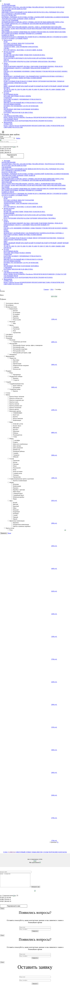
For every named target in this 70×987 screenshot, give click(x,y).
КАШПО (12, 38)
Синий (15, 515)
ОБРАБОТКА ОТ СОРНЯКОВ (19, 23)
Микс (15, 508)
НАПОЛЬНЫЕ (25, 109)
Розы (14, 469)
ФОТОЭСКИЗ (6, 9)
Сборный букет (18, 493)
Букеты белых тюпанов (16, 396)
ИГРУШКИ (7, 101)
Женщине (16, 427)
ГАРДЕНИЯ (33, 61)
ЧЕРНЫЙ (65, 86)
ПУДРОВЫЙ (52, 86)
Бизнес (6, 125)
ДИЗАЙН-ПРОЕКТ (38, 7)
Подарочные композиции (21, 524)
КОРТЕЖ (22, 120)
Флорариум (13, 354)
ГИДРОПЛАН (59, 7)
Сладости (16, 380)
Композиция (17, 486)
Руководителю (17, 435)
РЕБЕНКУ (38, 71)
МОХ (30, 55)
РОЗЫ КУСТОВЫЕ (26, 81)
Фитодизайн (13, 343)
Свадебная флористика (16, 384)
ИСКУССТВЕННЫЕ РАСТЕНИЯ (21, 37)
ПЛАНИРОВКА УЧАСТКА (10, 7)
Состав (11, 458)
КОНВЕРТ (15, 99)
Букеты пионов (14, 404)
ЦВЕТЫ (6, 60)
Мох (14, 323)
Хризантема (17, 332)
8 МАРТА (18, 68)
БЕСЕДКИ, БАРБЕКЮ (16, 18)
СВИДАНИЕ (34, 66)
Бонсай (15, 310)
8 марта (15, 442)
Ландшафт (7, 4)
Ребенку (15, 433)
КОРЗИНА (14, 78)
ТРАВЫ (26, 55)
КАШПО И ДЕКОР (8, 35)
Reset (9, 533)
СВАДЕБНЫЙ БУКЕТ (33, 76)
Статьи (7, 393)
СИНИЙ (59, 86)
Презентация (17, 363)
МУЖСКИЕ (34, 106)
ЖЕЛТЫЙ (44, 86)
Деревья (15, 316)
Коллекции (9, 336)
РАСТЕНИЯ (5, 30)
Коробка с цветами (19, 490)
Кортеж (15, 391)
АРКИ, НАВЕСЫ (29, 18)
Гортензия (16, 329)
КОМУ (6, 69)
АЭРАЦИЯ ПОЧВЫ (19, 14)
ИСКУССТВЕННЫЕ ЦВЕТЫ (42, 37)
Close (2, 908)
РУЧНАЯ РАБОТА (35, 99)
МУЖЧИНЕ (26, 71)
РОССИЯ (7, 43)
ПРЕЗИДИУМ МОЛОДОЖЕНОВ (44, 117)
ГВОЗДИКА (52, 61)
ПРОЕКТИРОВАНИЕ (9, 5)
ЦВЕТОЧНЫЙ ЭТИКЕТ (24, 852)
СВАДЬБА (26, 66)
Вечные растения (9, 51)
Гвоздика (16, 327)
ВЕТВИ (6, 55)
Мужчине (16, 431)
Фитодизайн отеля (19, 351)
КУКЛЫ (40, 102)
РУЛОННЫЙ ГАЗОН (20, 12)
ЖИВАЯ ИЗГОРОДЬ (34, 12)
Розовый (16, 513)
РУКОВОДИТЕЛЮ (48, 71)
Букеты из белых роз (15, 398)
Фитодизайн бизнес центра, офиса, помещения (27, 345)
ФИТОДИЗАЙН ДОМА (39, 28)
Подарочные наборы (15, 376)
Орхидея (16, 464)
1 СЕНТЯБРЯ (25, 68)
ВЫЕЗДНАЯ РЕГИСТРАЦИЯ (34, 120)
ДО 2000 (23, 89)
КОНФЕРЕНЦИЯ (25, 125)
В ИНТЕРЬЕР (18, 58)
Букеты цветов (14, 409)
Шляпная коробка (18, 497)
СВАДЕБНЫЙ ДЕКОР (11, 119)
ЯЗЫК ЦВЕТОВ (37, 852)
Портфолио (29, 117)
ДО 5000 (40, 89)
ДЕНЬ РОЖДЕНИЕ (10, 66)
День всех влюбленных (20, 444)
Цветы (6, 63)
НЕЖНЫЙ (11, 86)
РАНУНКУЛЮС (51, 81)
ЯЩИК (21, 78)
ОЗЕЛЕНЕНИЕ (6, 10)
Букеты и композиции (20, 480)
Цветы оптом (8, 40)
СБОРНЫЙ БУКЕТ (19, 76)
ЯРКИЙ (18, 86)
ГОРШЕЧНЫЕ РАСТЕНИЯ (27, 32)
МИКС (6, 86)
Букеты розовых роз (15, 405)
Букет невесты (17, 385)
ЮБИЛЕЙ (19, 66)
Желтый (15, 504)
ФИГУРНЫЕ (15, 96)
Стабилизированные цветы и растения (21, 479)
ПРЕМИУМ (7, 91)
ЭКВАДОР (21, 43)
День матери (17, 446)
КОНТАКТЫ (62, 852)
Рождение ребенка (19, 451)
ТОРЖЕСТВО (8, 124)
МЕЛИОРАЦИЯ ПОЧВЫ (47, 23)
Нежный (16, 510)
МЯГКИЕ (7, 102)
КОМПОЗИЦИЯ (36, 78)
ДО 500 (6, 89)
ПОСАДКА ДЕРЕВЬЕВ (48, 12)
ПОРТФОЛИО (53, 852)
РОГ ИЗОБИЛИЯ (16, 106)
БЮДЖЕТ (7, 88)
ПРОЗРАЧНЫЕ (8, 109)
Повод (11, 438)
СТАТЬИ (45, 852)
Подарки (6, 92)
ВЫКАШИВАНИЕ (49, 22)
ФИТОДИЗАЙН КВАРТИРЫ (56, 28)
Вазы (11, 373)
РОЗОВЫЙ (37, 86)
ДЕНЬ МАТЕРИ (35, 68)
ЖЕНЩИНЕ (18, 71)
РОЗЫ (6, 41)
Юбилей (15, 457)
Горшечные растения (19, 341)
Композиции (13, 309)
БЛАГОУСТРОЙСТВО (9, 15)
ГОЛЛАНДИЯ (29, 43)
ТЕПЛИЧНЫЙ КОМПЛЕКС (13, 45)
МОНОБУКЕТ (8, 76)
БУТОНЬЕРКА (21, 117)
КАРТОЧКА (8, 99)
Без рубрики (9, 305)
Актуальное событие (12, 303)
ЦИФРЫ (28, 96)
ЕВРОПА (13, 50)
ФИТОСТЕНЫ (6, 27)
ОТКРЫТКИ (8, 97)
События (11, 125)
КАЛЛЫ (26, 61)
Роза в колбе (17, 320)
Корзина (15, 378)
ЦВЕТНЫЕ (17, 109)
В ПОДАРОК (27, 58)
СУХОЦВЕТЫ (56, 37)
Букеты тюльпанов (15, 407)
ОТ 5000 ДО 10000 (49, 89)
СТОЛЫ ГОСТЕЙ (60, 117)
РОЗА (5, 61)
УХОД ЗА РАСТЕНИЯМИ (10, 20)
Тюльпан (16, 475)
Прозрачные (17, 374)
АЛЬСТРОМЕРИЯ (22, 46)
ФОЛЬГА (22, 96)
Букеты (15, 416)
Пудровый (16, 511)
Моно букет (16, 491)
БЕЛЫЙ (30, 86)
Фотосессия (16, 369)
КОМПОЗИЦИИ (9, 56)
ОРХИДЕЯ (20, 61)
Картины (16, 318)
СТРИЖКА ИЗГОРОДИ (34, 22)
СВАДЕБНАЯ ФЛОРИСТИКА (13, 116)
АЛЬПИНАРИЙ (39, 17)
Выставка (16, 360)
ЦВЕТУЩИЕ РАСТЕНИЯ (10, 32)
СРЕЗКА (6, 48)
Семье (15, 437)
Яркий (15, 519)
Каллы (15, 462)
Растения (12, 321)
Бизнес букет (17, 426)
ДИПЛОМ (14, 112)
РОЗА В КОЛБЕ (9, 58)
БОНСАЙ (35, 58)
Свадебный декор (14, 389)
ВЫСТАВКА (46, 125)
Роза (14, 330)
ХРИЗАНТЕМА (33, 46)
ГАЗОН (11, 12)
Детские (16, 125)
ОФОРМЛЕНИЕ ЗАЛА (11, 120)
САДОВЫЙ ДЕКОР (21, 38)
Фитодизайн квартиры (20, 349)
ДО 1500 (17, 89)
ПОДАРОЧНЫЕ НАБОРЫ (12, 104)
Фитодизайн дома (18, 347)
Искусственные (18, 418)
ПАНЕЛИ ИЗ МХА (39, 55)
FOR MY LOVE (9, 71)
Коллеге (15, 429)
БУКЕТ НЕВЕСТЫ (10, 117)
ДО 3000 (28, 89)
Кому (11, 422)
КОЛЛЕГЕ (58, 71)
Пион (15, 466)
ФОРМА (6, 74)
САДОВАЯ (13, 43)
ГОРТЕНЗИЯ (12, 61)
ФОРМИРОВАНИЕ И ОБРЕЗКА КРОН (14, 22)
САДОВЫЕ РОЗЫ (14, 81)
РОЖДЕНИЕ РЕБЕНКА (46, 66)
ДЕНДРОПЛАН (50, 7)
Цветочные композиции (17, 521)
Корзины (16, 522)
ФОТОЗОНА (48, 120)
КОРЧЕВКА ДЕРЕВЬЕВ (9, 17)
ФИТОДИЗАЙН (7, 25)
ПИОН (35, 81)
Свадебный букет (18, 495)
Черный (15, 517)
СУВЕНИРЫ (8, 111)
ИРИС (13, 46)
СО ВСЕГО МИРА (30, 50)
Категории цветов (15, 411)
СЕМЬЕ (32, 71)
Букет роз (16, 415)
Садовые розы (17, 473)
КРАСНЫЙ (24, 86)
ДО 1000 (11, 89)
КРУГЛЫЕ (7, 96)
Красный (16, 506)
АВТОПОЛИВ (34, 23)
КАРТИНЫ (42, 58)
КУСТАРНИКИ (37, 33)
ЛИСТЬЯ (12, 55)
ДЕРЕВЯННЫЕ (24, 99)
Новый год (16, 449)
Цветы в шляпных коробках (22, 526)
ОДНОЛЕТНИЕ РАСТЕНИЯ (45, 32)
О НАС (5, 852)
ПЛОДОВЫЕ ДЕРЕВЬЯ (17, 33)
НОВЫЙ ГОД (45, 68)
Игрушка (16, 484)
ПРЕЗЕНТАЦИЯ (36, 125)
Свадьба (6, 114)
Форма (11, 482)
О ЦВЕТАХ (12, 852)
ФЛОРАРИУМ (6, 37)
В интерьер (16, 312)
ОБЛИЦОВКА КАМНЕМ (52, 17)
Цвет (11, 500)
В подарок (16, 314)
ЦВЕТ (6, 84)
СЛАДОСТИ (26, 106)
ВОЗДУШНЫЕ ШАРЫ (11, 94)
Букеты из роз (13, 402)
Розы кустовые (17, 471)
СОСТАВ (7, 79)
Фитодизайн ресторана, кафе (22, 352)
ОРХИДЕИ (17, 83)
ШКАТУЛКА (29, 112)
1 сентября (16, 440)
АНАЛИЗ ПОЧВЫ (26, 7)
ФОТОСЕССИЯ (17, 127)
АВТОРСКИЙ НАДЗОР (18, 9)
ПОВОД (6, 65)
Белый (15, 502)
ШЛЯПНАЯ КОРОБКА (47, 76)
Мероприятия (8, 122)
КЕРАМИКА (35, 109)
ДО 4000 (34, 89)
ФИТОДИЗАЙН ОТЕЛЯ (23, 28)
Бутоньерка (16, 387)
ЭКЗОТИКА (20, 50)
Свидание (16, 455)
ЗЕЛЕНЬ (39, 50)
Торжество (12, 358)
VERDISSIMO (17, 413)
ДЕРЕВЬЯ (28, 33)
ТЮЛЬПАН (7, 46)
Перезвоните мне (12, 156)
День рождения (18, 447)
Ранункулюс (17, 468)
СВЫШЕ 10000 (60, 89)
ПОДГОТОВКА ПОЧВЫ (25, 17)
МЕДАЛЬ (21, 112)
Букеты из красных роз (16, 400)
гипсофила (9, 334)
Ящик (15, 499)
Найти (18, 138)
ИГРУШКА (27, 78)
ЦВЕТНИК (5, 12)
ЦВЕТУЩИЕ (19, 55)
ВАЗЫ (6, 107)
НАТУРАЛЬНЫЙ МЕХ (17, 102)
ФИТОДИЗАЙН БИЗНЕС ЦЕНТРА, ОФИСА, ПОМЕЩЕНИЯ (31, 27)
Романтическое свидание (21, 365)
